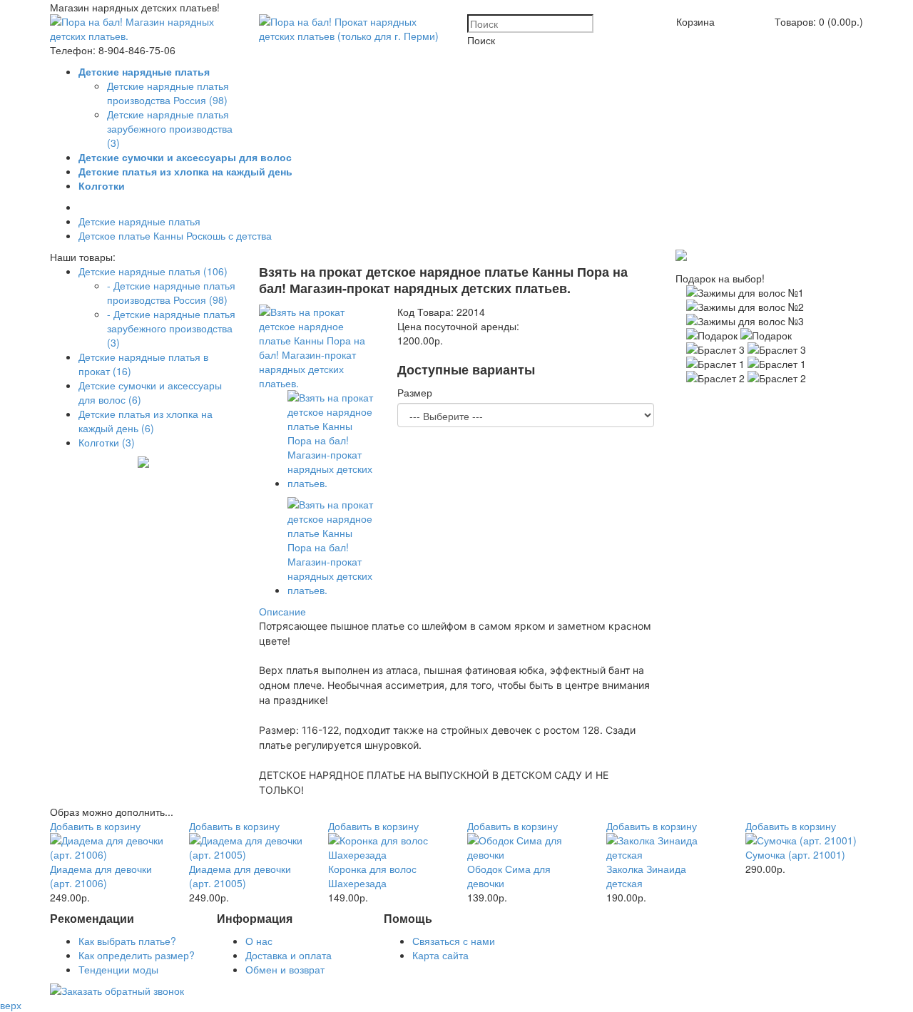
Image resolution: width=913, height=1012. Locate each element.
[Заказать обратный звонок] (117, 990)
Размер (414, 392)
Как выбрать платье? (127, 941)
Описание (282, 611)
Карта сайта (440, 955)
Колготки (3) (106, 442)
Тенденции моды (118, 969)
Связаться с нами (453, 941)
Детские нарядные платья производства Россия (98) (168, 92)
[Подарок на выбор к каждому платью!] (681, 257)
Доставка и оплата (288, 955)
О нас (258, 941)
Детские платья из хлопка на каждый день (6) (145, 421)
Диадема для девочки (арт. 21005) (240, 876)
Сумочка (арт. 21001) (795, 854)
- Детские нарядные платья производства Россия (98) (171, 292)
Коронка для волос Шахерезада (372, 876)
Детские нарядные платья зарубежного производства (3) (170, 128)
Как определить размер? (136, 955)
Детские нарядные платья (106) (153, 271)
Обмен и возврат (285, 969)
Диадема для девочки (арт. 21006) (101, 876)
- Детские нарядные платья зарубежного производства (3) (171, 328)
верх (10, 1005)
